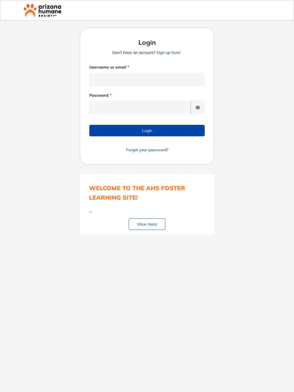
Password (99, 95)
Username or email (107, 67)
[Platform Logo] (42, 10)
